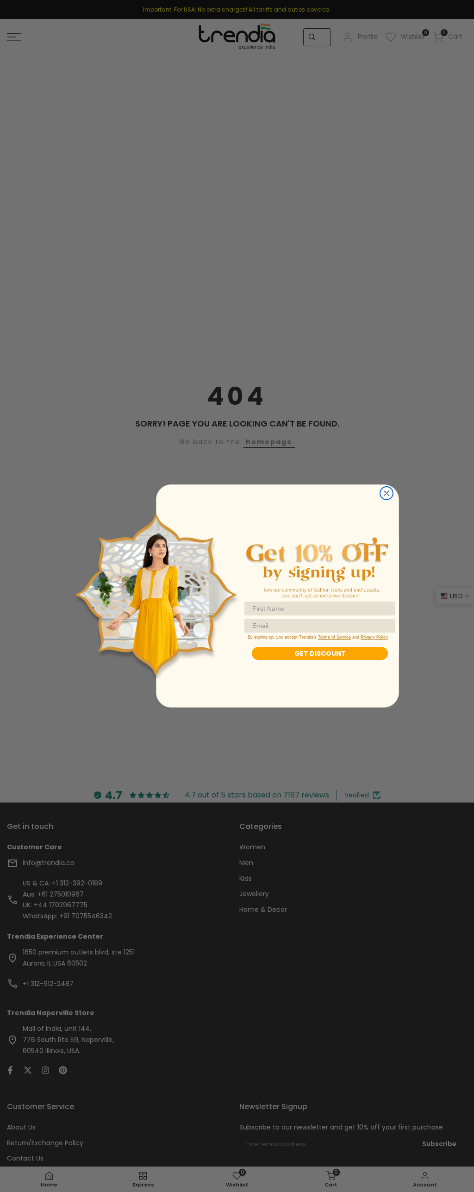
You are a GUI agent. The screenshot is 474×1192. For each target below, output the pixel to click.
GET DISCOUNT (320, 653)
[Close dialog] (386, 493)
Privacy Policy (374, 637)
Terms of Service (334, 637)
